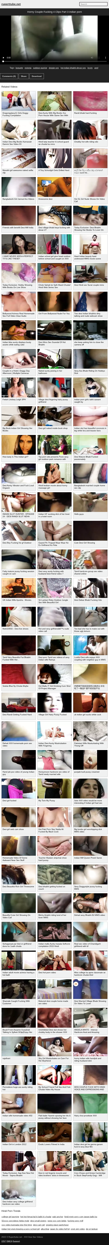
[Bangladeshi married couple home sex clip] (90, 473)
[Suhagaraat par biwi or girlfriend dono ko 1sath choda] (19, 932)
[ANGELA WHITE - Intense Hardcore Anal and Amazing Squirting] (90, 1018)
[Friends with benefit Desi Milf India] (19, 216)
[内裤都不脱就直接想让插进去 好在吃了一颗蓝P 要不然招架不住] (90, 674)
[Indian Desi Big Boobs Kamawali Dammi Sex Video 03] (19, 130)
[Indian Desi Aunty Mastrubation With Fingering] (54, 731)
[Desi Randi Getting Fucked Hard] (19, 703)
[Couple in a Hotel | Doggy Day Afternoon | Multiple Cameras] (19, 359)
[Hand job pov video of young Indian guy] (19, 760)
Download (37, 76)
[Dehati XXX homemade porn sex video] (19, 731)
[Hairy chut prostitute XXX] (90, 1104)
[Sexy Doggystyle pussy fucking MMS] (90, 874)
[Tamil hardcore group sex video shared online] (90, 559)
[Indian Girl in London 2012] (19, 1132)
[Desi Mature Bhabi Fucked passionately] (90, 445)
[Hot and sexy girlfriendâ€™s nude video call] (54, 617)
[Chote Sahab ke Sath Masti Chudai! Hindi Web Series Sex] (54, 273)
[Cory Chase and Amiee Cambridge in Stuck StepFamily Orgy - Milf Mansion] (90, 1161)
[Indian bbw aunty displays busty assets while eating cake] (19, 330)
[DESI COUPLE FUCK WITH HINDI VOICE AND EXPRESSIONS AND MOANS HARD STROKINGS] (90, 1075)
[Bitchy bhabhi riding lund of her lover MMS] (54, 903)
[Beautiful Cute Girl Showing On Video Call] (19, 903)
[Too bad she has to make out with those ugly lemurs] (90, 617)
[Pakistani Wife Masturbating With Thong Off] (90, 731)
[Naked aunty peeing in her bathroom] (54, 359)
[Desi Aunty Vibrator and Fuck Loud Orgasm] (19, 473)
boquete (19, 68)
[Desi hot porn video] (54, 960)
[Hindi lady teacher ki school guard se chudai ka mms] (54, 130)
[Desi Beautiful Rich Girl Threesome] (19, 874)
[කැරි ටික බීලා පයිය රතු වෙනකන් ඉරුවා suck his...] (90, 158)
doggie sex (54, 68)
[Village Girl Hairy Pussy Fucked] (54, 703)
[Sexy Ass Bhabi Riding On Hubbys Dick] (90, 359)
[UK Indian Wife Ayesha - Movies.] (19, 588)
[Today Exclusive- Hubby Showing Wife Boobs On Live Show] (19, 273)
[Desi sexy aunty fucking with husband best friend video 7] (54, 559)
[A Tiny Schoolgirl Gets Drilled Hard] (54, 158)
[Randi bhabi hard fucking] (90, 101)
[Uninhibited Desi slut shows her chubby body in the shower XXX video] (54, 1018)
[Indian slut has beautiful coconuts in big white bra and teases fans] (90, 416)
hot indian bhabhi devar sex (73, 68)
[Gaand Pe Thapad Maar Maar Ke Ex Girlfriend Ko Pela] (54, 531)
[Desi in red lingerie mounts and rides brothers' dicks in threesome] (54, 1161)
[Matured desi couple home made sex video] (54, 989)
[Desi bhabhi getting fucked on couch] (54, 874)
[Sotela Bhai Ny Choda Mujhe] (19, 674)
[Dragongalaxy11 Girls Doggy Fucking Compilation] (19, 101)
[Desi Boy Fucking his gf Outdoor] (19, 531)
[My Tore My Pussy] (54, 788)
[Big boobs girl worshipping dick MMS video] (90, 817)
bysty (90, 68)
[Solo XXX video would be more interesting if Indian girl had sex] (90, 788)
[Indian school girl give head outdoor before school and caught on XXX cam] (54, 244)
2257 (3, 1241)
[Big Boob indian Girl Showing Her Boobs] (19, 416)
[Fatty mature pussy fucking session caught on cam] (19, 559)
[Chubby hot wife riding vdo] (90, 130)
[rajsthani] (19, 1046)
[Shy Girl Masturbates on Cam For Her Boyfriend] (54, 1046)
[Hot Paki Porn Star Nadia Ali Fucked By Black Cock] (54, 817)
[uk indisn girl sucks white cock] (90, 703)
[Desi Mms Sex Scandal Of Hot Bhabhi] (54, 330)
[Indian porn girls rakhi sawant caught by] (90, 387)
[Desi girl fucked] (19, 788)
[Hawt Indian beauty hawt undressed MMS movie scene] (90, 244)
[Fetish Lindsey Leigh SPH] (19, 387)
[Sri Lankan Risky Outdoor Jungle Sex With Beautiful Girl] (54, 588)
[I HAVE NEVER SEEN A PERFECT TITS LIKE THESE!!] (19, 244)
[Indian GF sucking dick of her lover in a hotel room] (54, 502)
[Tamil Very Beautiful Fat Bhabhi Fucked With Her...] (19, 645)
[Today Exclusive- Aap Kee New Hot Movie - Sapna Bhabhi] (19, 1161)
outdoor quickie (40, 68)
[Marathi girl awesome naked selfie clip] (19, 158)
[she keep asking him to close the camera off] (90, 330)
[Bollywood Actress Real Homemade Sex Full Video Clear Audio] (19, 302)
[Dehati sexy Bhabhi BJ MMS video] (90, 903)
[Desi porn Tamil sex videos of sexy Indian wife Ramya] (54, 645)
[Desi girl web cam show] (19, 817)
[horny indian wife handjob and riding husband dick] (90, 1046)
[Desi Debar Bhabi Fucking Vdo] (90, 588)
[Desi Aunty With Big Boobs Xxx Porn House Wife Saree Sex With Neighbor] (54, 101)
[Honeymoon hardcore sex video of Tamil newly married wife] (54, 760)
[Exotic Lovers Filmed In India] (54, 1132)
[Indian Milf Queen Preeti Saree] (90, 846)
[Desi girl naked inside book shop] (54, 416)
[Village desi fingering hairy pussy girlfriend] (54, 387)
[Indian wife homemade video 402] (19, 1104)
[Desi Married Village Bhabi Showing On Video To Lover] (90, 989)
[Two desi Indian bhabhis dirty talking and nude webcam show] (90, 302)
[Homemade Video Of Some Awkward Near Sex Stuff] (19, 846)
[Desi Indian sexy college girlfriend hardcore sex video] (19, 1190)
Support (16, 1241)
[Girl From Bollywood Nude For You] (54, 302)
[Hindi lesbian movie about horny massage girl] (54, 473)
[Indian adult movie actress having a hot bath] (19, 960)
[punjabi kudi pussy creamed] (90, 760)
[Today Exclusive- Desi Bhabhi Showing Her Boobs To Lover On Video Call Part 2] (90, 216)
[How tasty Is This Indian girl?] (19, 445)
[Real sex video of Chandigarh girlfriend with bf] (90, 932)
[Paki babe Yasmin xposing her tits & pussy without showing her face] (54, 1104)
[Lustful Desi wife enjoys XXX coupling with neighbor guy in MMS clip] (90, 645)
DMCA (9, 1241)
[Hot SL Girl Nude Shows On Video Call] (90, 187)
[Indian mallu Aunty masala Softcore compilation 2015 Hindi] (54, 932)
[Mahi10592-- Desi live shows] (19, 617)
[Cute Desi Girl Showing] (90, 531)
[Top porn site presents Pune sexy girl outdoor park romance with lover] (54, 445)
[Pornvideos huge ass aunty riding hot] (19, 1075)
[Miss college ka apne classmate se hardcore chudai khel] (90, 960)
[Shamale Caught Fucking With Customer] (19, 989)
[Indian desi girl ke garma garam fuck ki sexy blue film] (90, 1132)
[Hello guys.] (90, 502)
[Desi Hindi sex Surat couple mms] (90, 273)
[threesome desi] (54, 187)
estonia (28, 68)
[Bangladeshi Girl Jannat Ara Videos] (19, 187)
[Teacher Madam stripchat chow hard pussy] (54, 846)
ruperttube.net (11, 4)
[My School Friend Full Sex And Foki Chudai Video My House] (54, 1075)
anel (96, 68)
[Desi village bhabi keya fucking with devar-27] (54, 216)
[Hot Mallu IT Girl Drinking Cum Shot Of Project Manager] (54, 674)
